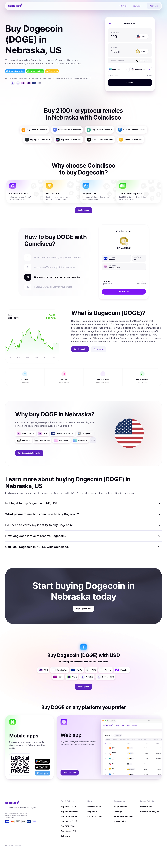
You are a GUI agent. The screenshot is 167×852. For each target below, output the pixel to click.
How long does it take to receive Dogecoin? (35, 536)
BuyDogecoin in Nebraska (29, 453)
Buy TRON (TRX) (68, 826)
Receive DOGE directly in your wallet (53, 287)
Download (137, 6)
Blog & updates (120, 807)
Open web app (69, 772)
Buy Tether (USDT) (69, 816)
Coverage (118, 811)
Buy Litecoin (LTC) (69, 831)
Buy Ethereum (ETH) (69, 811)
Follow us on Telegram (149, 811)
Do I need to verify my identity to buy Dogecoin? (39, 525)
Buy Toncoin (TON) (69, 821)
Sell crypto (65, 836)
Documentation (94, 807)
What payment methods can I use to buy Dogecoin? (42, 514)
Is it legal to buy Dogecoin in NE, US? (31, 503)
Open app (154, 6)
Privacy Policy (120, 821)
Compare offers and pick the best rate (54, 267)
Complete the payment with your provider (56, 277)
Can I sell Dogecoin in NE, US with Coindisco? (37, 547)
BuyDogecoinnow (83, 609)
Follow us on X (146, 807)
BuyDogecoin (83, 210)
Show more (98, 349)
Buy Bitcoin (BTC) (68, 807)
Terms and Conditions (123, 816)
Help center (92, 811)
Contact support (94, 816)
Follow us (123, 6)
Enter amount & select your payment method (58, 257)
